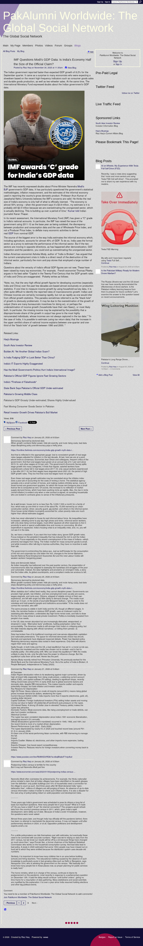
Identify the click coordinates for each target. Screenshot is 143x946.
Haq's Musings (11, 339)
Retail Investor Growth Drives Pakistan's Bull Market (31, 412)
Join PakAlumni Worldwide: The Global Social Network (28, 897)
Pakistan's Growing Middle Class (20, 394)
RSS (5, 909)
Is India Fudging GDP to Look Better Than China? (29, 357)
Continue (105, 263)
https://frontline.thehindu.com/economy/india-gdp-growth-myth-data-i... (42, 450)
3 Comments (115, 369)
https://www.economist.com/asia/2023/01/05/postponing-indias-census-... (43, 771)
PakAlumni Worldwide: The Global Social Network (70, 21)
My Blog (20, 51)
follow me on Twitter (131, 93)
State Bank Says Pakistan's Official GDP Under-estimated (33, 388)
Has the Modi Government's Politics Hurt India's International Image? (39, 369)
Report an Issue (115, 937)
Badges (102, 937)
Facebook (22, 422)
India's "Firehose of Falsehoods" (20, 382)
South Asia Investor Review (18, 345)
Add (91, 52)
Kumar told (73, 210)
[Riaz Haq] (7, 65)
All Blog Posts (9, 51)
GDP (10, 233)
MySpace (11, 422)
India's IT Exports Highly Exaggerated (23, 363)
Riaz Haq (27, 67)
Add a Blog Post (105, 374)
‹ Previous (10, 902)
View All (136, 374)
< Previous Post (12, 428)
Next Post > (86, 428)
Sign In (107, 2)
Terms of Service (132, 937)
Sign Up (100, 2)
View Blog (72, 67)
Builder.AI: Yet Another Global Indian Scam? (26, 351)
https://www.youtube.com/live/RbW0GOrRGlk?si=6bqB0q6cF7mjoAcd (41, 756)
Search (140, 2)
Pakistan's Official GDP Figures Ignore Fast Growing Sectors (35, 375)
